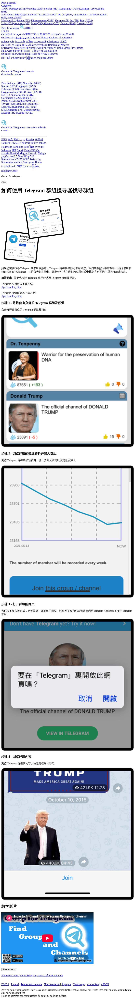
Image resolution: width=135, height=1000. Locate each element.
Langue (5, 31)
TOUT (5, 8)
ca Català (16, 44)
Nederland (6, 146)
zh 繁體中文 (29, 34)
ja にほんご (20, 37)
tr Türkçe (43, 37)
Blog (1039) (86, 20)
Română (14, 153)
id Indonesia (53, 41)
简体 (16, 139)
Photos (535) (23, 20)
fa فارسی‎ (20, 41)
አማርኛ (18, 159)
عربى (22, 139)
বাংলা (25, 159)
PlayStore (17, 287)
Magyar (24, 153)
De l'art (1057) (65, 14)
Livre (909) (51, 14)
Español (30, 139)
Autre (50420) (14, 17)
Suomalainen (8, 162)
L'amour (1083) (68, 23)
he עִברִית (42, 53)
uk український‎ (34, 47)
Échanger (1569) (88, 8)
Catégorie (6, 5)
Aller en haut (9, 969)
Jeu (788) (74, 20)
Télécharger (13, 28)
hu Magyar (63, 44)
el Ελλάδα (27, 44)
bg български (19, 53)
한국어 (39, 139)
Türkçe (34, 142)
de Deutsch (7, 37)
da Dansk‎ (6, 44)
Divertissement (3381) (42, 20)
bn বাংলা (17, 50)
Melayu (42, 153)
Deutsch (5, 142)
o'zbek (18, 162)
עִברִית (4, 166)
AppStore (6, 287)
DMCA (5, 984)
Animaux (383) (22, 23)
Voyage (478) (62, 20)
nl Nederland (65, 37)
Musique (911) (8, 20)
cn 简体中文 (43, 34)
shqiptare (6, 170)
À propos (66, 984)
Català (27, 150)
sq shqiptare (40, 57)
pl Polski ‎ (26, 50)
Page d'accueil (8, 2)
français (26, 142)
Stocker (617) (51, 8)
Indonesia (6, 150)
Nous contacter (52, 984)
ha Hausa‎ (32, 53)
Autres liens (93, 984)
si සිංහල (36, 50)
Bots (3, 28)
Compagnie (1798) (69, 8)
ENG (4, 139)
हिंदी (14, 150)
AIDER (28, 28)
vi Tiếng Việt (61, 47)
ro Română (51, 44)
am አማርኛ (7, 50)
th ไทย (29, 41)
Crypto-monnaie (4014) (32, 14)
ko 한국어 (68, 34)
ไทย (32, 146)
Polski (30, 159)
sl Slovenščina (75, 47)
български (28, 162)
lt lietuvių (53, 53)
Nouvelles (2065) (34, 8)
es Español (56, 34)
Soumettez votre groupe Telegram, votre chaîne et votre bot (32, 975)
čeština (19, 156)
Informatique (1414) (84, 14)
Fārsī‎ (26, 146)
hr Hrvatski (7, 47)
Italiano (42, 142)
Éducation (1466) (10, 14)
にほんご (16, 142)
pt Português (7, 41)
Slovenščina (7, 159)
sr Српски (16, 57)
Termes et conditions (31, 984)
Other (50, 57)
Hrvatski (32, 153)
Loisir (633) (7, 23)
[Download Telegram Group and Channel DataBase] (22, 28)
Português (18, 146)
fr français (32, 37)
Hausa (38, 162)
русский (39, 146)
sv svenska (39, 44)
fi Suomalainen (49, 50)
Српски (27, 166)
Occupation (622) (10, 98)
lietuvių (12, 166)
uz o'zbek (6, 53)
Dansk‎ (20, 150)
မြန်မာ (35, 166)
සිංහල (37, 159)
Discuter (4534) (85, 23)
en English (6, 34)
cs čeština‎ (49, 47)
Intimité (15, 984)
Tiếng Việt (29, 156)
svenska (5, 153)
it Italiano (53, 37)
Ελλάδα (35, 150)
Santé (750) (37, 23)
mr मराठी (5, 57)
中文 (10, 139)
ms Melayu (20, 47)
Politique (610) (17, 8)
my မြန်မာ (27, 57)
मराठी (19, 166)
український (8, 156)
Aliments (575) (51, 23)
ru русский (40, 41)
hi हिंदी (63, 41)
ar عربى (17, 34)
